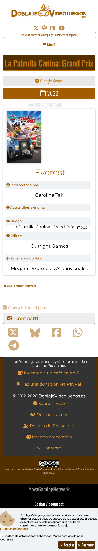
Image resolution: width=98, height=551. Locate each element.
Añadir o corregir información (21, 286)
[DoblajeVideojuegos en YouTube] (61, 28)
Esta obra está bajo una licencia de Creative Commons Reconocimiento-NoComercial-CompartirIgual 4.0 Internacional (49, 471)
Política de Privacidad (52, 425)
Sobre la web (51, 403)
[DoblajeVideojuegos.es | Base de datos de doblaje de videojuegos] (49, 11)
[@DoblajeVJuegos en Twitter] (36, 28)
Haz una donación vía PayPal (50, 384)
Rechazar (87, 545)
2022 (52, 93)
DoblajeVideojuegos (49, 504)
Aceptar (68, 545)
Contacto (51, 448)
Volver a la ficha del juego (26, 307)
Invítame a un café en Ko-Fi (51, 373)
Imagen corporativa (51, 436)
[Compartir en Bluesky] (35, 332)
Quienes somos (51, 414)
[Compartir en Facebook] (56, 332)
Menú (50, 44)
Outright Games (51, 81)
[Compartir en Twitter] (13, 332)
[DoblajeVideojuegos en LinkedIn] (53, 28)
